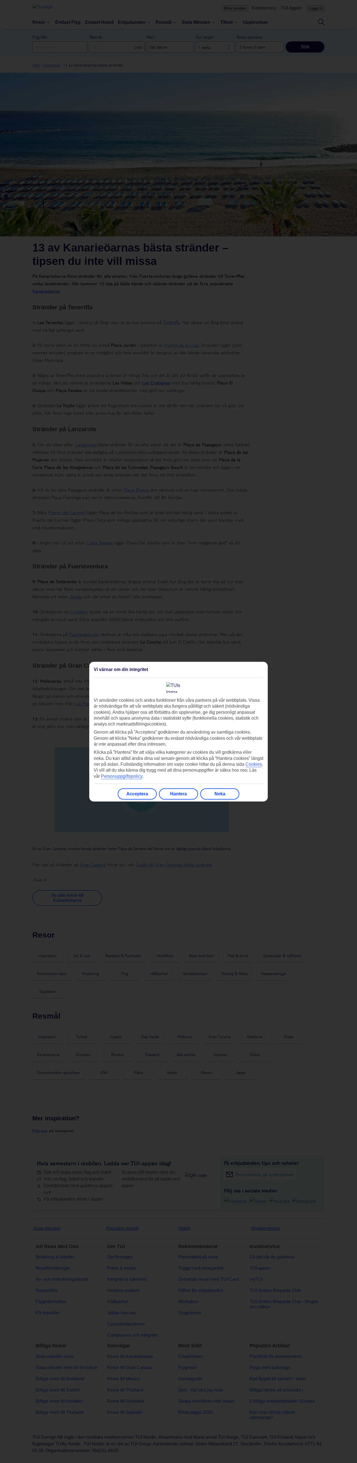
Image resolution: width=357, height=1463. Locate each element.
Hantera (178, 793)
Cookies (253, 764)
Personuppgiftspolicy (122, 776)
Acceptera (137, 793)
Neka (219, 793)
